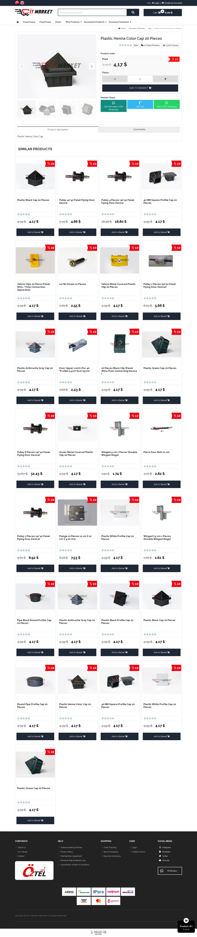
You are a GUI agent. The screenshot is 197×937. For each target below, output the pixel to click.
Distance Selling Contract (71, 847)
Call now (140, 106)
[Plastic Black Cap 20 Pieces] (35, 176)
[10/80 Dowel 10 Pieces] (77, 260)
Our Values (22, 852)
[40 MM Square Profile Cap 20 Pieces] (161, 176)
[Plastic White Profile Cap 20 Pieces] (119, 512)
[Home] (18, 22)
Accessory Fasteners (119, 22)
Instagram (166, 847)
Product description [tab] (57, 129)
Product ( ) (186, 926)
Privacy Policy (67, 852)
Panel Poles (45, 22)
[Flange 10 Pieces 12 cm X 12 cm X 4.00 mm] (77, 512)
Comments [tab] (139, 129)
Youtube (165, 860)
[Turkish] (17, 2)
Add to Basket (34, 232)
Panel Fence (29, 22)
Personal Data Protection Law (73, 860)
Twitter (165, 856)
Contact (21, 856)
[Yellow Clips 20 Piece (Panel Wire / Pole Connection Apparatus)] (35, 260)
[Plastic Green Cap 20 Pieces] (161, 344)
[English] (22, 2)
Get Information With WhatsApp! (113, 108)
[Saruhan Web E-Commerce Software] (98, 933)
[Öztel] (34, 870)
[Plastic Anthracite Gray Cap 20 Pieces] (35, 344)
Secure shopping (111, 852)
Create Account (138, 852)
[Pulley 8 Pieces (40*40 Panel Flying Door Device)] (35, 428)
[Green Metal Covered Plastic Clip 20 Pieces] (77, 428)
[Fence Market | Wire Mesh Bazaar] (34, 12)
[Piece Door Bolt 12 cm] (161, 428)
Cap (149, 28)
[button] (92, 66)
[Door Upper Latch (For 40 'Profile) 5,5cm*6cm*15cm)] (77, 344)
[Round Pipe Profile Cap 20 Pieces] (35, 680)
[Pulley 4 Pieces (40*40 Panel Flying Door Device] (119, 176)
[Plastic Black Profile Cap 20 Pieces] (119, 596)
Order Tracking (110, 847)
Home (122, 28)
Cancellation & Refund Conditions (75, 865)
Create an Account (173, 3)
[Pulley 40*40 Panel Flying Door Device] (77, 176)
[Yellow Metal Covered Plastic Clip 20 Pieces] (119, 260)
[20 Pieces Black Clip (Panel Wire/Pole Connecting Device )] (119, 344)
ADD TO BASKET (139, 88)
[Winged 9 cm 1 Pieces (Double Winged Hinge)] (119, 428)
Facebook (166, 852)
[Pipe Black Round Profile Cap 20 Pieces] (35, 596)
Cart (157, 12)
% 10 (175, 59)
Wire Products (72, 22)
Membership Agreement (71, 856)
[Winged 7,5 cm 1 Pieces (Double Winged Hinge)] (161, 512)
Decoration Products (94, 22)
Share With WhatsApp (166, 106)
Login (156, 3)
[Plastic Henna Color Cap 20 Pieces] (56, 66)
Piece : (106, 72)
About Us (22, 847)
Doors (58, 22)
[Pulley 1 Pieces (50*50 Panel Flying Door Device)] (161, 260)
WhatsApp (172, 871)
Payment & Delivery (112, 856)
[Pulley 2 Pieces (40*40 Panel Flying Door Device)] (35, 512)
